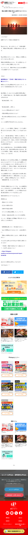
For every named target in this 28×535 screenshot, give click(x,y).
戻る (14, 465)
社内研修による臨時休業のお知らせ (20, 326)
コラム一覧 (7, 6)
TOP (3, 6)
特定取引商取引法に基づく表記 (20, 525)
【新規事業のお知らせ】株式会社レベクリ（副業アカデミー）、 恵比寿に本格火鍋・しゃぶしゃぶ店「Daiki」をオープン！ (20, 340)
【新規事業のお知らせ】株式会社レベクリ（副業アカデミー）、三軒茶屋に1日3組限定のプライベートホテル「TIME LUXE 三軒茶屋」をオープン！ (7, 340)
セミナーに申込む (7, 375)
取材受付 (7, 521)
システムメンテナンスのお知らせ (6, 353)
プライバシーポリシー (7, 524)
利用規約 (20, 521)
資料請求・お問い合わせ (14, 495)
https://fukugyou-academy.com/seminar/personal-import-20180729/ (11, 253)
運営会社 (7, 517)
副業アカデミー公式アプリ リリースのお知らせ (7, 327)
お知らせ (20, 517)
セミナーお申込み (14, 489)
